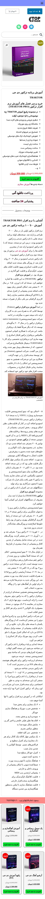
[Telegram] (31, 27)
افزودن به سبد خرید (30, 179)
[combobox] (22, 35)
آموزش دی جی (21, 251)
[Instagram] (25, 27)
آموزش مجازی (24, 184)
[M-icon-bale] (18, 27)
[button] (42, 3)
